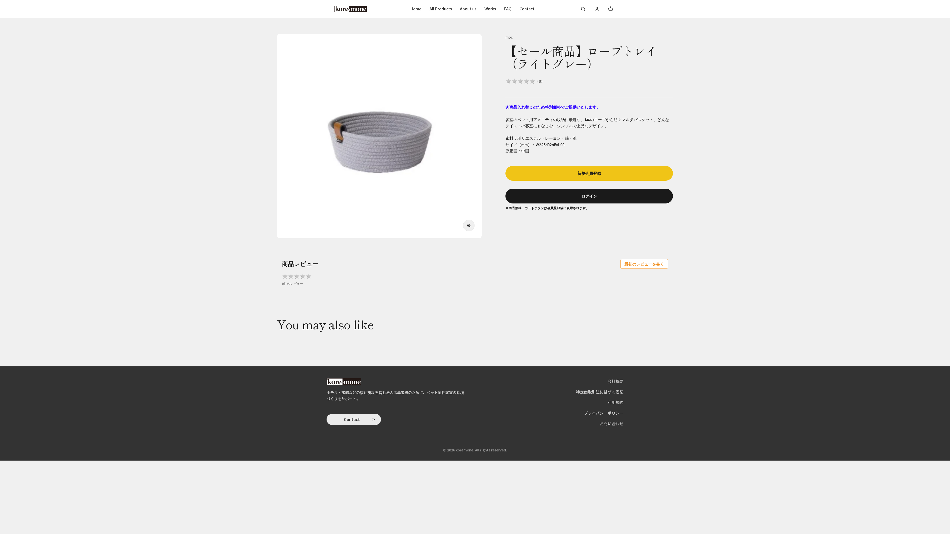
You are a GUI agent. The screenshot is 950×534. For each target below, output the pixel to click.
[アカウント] (597, 9)
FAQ (508, 9)
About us (468, 9)
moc (509, 37)
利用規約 (615, 402)
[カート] (611, 9)
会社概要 (615, 381)
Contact (527, 9)
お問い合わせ (611, 423)
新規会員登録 (589, 173)
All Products (440, 9)
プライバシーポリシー (603, 413)
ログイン (589, 196)
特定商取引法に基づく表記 (599, 392)
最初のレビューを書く (644, 264)
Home (416, 9)
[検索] (583, 9)
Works (490, 9)
